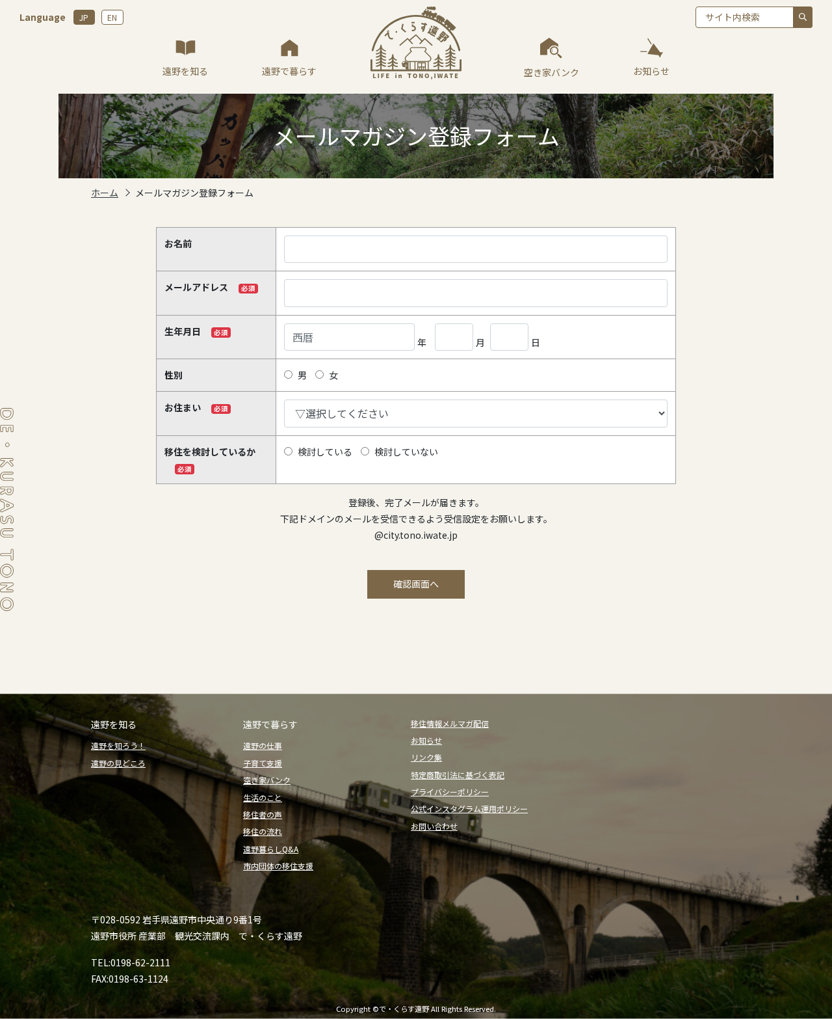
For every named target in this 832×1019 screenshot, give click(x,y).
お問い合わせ (434, 826)
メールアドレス (196, 286)
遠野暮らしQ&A (270, 848)
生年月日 (182, 331)
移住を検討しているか (209, 451)
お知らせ (426, 740)
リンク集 (426, 757)
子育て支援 (262, 762)
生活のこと (262, 797)
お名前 (178, 243)
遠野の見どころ (118, 762)
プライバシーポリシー (450, 791)
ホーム (104, 192)
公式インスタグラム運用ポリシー (469, 808)
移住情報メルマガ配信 (450, 723)
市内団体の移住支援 (278, 865)
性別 (173, 374)
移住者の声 (262, 814)
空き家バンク (267, 779)
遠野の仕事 (262, 745)
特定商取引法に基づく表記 (457, 774)
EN (112, 17)
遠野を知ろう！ (118, 745)
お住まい (182, 407)
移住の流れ (262, 831)
